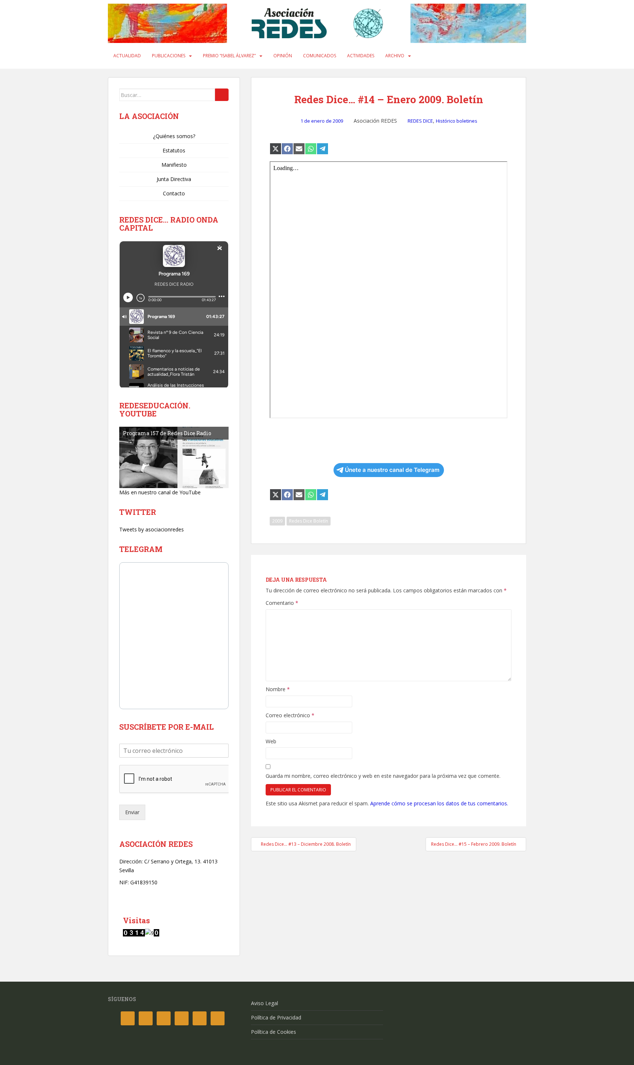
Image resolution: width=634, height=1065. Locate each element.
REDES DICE (420, 121)
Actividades (360, 56)
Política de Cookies (273, 1031)
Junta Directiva (174, 179)
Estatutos (174, 150)
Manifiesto (174, 164)
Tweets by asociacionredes (151, 529)
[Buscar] (222, 95)
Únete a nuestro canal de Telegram (392, 469)
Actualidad (127, 56)
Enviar (132, 812)
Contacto (174, 193)
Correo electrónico (290, 715)
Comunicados (319, 56)
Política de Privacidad (276, 1017)
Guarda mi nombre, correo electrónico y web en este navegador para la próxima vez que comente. (383, 775)
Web (271, 741)
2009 (277, 521)
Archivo (394, 56)
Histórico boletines (456, 121)
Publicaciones (168, 56)
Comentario (282, 602)
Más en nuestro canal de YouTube (160, 492)
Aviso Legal (264, 1003)
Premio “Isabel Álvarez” (229, 56)
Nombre (278, 689)
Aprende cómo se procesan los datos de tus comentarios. (439, 803)
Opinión (282, 56)
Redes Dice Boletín (308, 521)
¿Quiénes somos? (174, 136)
